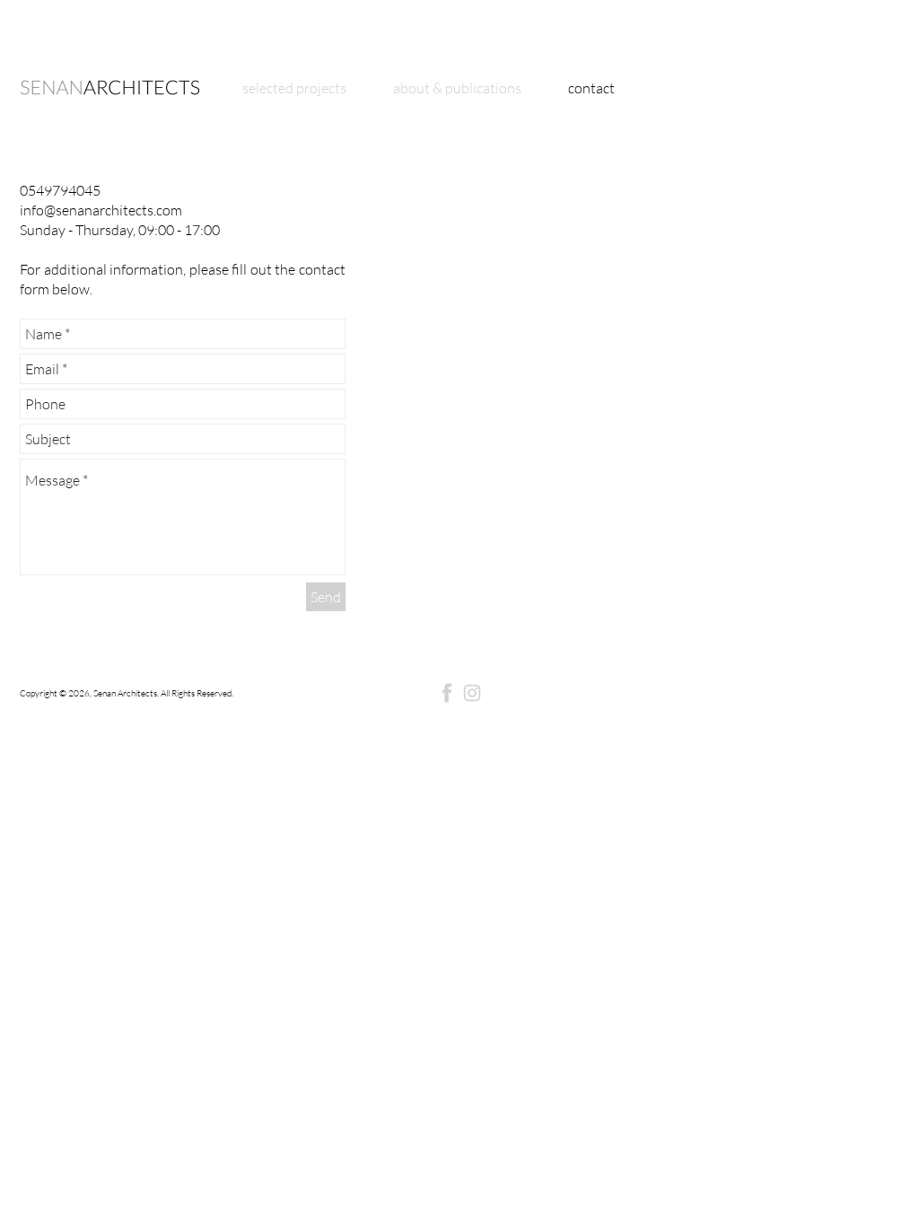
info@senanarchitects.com (101, 210)
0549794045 (60, 190)
